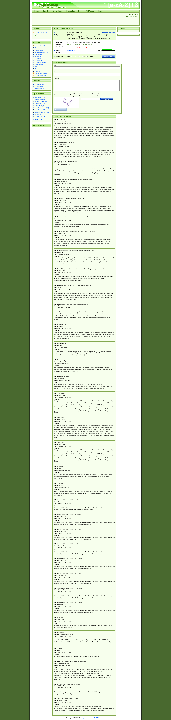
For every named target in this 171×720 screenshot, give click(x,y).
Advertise (38, 67)
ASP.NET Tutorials (99, 718)
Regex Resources (40, 62)
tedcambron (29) (40, 103)
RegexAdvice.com (86, 718)
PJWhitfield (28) (40, 106)
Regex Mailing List (40, 88)
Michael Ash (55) (40, 97)
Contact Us (38, 69)
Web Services (39, 64)
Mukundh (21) (39, 114)
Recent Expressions (41, 32)
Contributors (39, 60)
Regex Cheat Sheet (41, 46)
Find (105, 32)
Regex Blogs (39, 86)
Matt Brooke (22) (40, 110)
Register (37, 71)
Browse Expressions (73, 11)
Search (45, 11)
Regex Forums (39, 84)
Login (100, 11)
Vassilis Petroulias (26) (42, 108)
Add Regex (90, 11)
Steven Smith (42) (40, 99)
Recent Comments (40, 75)
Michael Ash (71, 50)
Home (36, 11)
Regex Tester (57, 11)
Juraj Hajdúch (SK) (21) (42, 112)
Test (112, 32)
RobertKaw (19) (40, 116)
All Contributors (40, 120)
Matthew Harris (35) (41, 101)
